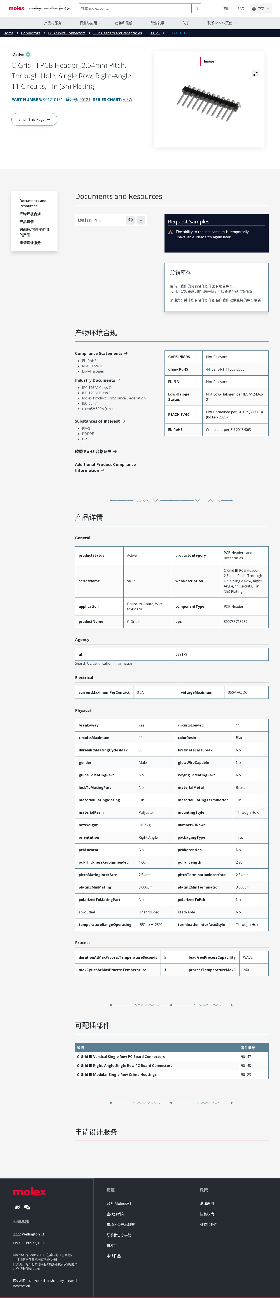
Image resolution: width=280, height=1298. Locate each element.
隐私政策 (207, 1214)
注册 (225, 8)
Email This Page (32, 119)
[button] (255, 74)
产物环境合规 (30, 213)
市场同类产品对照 (121, 1224)
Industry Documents (95, 380)
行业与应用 (88, 23)
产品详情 (27, 221)
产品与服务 (53, 23)
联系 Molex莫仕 (119, 1203)
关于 (185, 23)
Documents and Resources (33, 203)
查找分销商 (115, 1214)
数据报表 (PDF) (89, 220)
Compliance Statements (98, 353)
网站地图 (19, 1281)
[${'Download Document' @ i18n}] (140, 220)
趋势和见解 (124, 23)
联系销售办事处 (119, 1235)
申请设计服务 (30, 242)
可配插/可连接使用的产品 (34, 232)
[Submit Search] (196, 8)
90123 (246, 1074)
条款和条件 (208, 1224)
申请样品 (114, 1256)
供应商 (112, 1245)
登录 (241, 8)
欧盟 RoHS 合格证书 (93, 451)
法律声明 (207, 1203)
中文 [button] (260, 8)
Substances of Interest (97, 421)
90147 (246, 1056)
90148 (246, 1065)
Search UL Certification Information (104, 663)
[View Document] (130, 220)
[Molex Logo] (39, 8)
